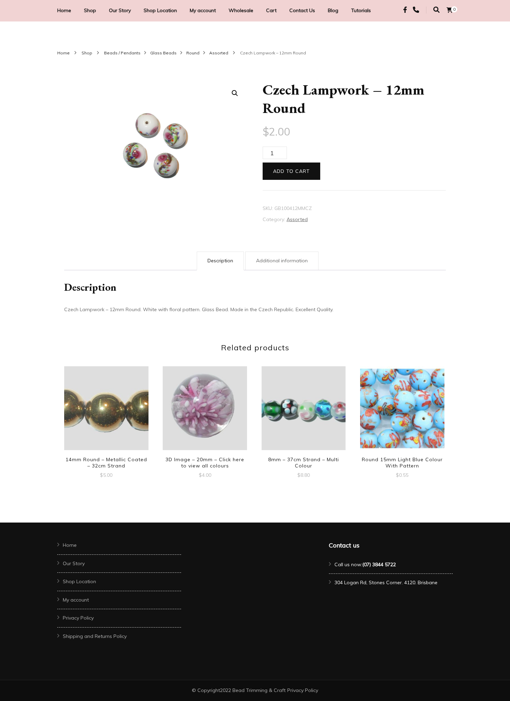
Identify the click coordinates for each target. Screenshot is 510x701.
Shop (90, 10)
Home (64, 10)
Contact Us (302, 10)
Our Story (120, 10)
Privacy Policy (78, 618)
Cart (271, 10)
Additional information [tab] (282, 260)
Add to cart (291, 171)
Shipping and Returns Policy (95, 636)
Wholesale (241, 10)
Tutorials (361, 10)
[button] (235, 93)
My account (203, 10)
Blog (333, 10)
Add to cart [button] (106, 409)
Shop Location (160, 10)
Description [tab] (220, 260)
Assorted (297, 219)
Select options (205, 409)
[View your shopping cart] (450, 10)
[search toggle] (436, 10)
